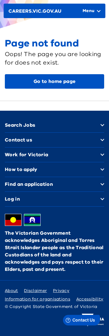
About (11, 290)
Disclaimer (35, 290)
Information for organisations (37, 299)
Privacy (61, 290)
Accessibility (90, 299)
